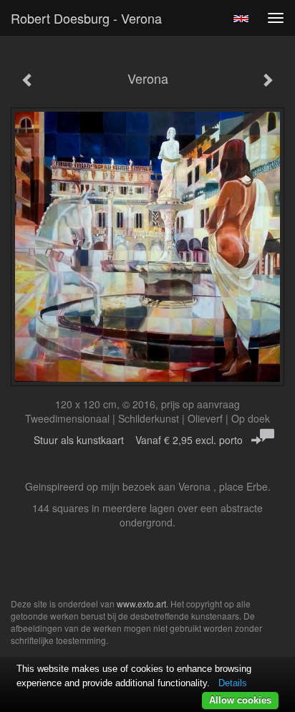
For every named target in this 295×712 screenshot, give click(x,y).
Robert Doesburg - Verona (86, 18)
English (241, 18)
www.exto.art (141, 603)
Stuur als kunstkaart (138, 440)
